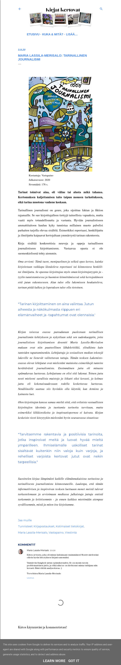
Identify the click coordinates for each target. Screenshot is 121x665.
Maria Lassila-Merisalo (32, 532)
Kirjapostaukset (44, 526)
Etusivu (33, 34)
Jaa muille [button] (25, 520)
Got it (73, 661)
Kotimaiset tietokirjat (70, 526)
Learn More (54, 661)
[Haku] (101, 8)
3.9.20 (52, 550)
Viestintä (71, 532)
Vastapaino (56, 532)
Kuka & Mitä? (52, 34)
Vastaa (30, 578)
